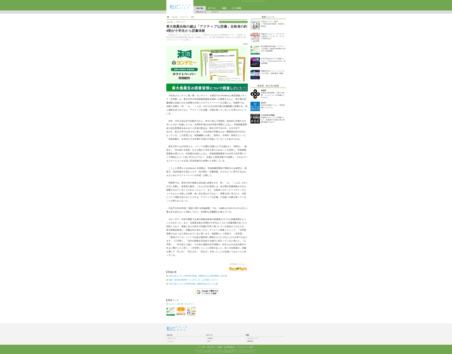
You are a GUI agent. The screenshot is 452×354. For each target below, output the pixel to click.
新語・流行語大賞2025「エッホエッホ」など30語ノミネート (193, 280)
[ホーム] (168, 17)
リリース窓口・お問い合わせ (206, 347)
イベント (214, 12)
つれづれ (199, 8)
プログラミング (252, 338)
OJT (209, 341)
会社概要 (219, 347)
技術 (224, 8)
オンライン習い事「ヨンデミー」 (182, 304)
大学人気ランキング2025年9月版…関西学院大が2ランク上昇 (193, 284)
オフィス (212, 8)
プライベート (201, 12)
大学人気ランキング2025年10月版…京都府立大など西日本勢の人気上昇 (198, 276)
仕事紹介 (210, 338)
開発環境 (250, 341)
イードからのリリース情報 (245, 347)
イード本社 (236, 8)
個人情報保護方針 (229, 347)
